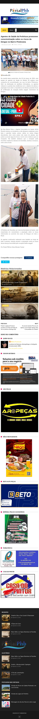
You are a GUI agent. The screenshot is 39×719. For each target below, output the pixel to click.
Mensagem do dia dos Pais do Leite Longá (23, 702)
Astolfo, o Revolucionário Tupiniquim (20, 664)
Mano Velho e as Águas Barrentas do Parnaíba (15, 315)
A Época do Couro (7, 299)
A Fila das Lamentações (17, 672)
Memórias (5, 272)
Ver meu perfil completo (16, 348)
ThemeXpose (22, 713)
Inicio (4, 30)
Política (15, 44)
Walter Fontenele (16, 341)
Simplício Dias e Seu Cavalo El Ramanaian (14, 282)
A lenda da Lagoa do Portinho (19, 693)
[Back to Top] (19, 716)
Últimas (20, 44)
